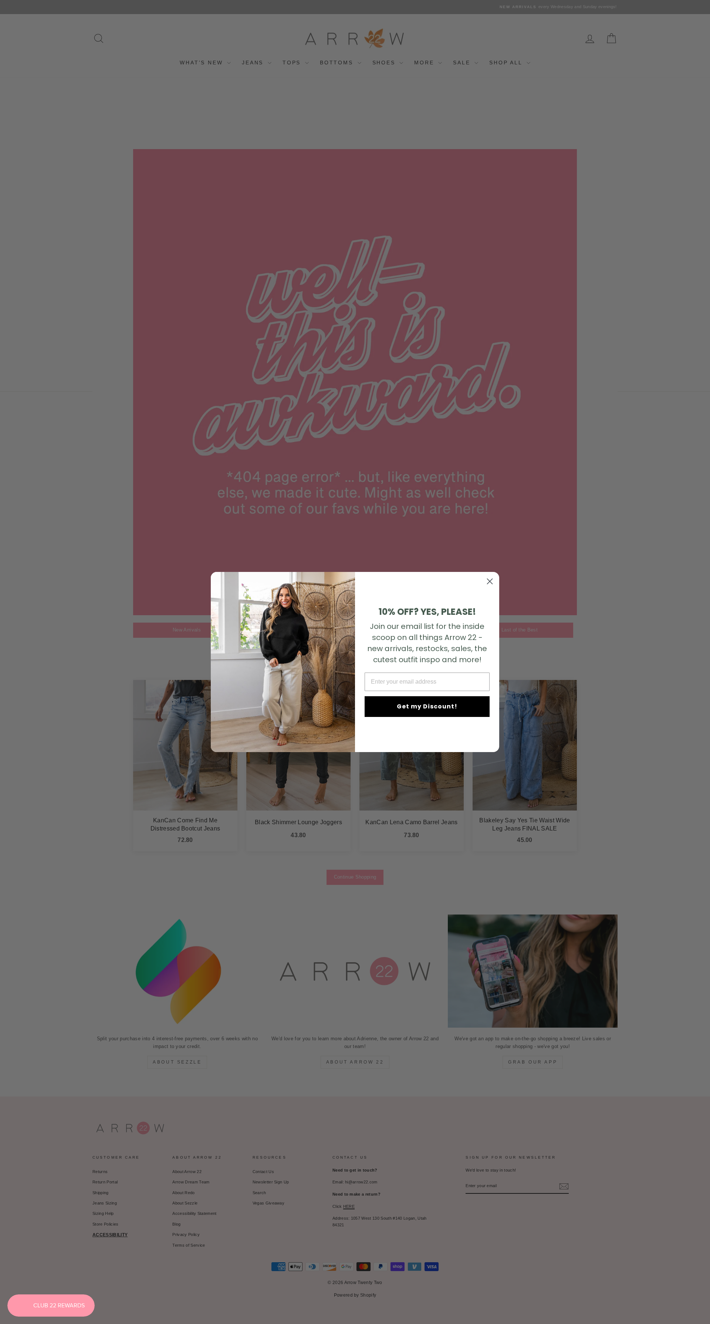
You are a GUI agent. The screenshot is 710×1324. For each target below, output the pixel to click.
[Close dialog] (489, 581)
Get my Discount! (427, 706)
